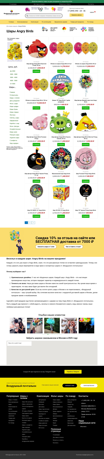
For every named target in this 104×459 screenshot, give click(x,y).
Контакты (83, 396)
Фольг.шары (57, 396)
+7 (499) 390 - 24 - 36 (76, 11)
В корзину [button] (36, 71)
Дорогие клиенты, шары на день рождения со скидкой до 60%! (52, 1)
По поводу (70, 396)
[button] (9, 325)
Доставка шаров (11, 26)
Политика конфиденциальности (84, 454)
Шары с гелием (24, 397)
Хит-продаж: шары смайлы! (13, 39)
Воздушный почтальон (21, 385)
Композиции (43, 396)
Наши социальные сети (87, 422)
